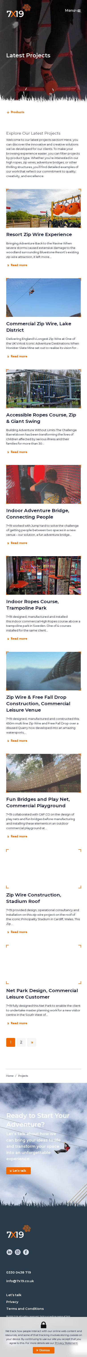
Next (31, 1042)
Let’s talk (13, 1295)
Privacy (12, 1302)
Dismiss (44, 1350)
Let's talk (19, 1171)
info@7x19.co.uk (20, 1281)
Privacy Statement (66, 1343)
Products (17, 112)
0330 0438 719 (18, 1272)
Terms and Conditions (25, 1309)
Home (9, 1075)
